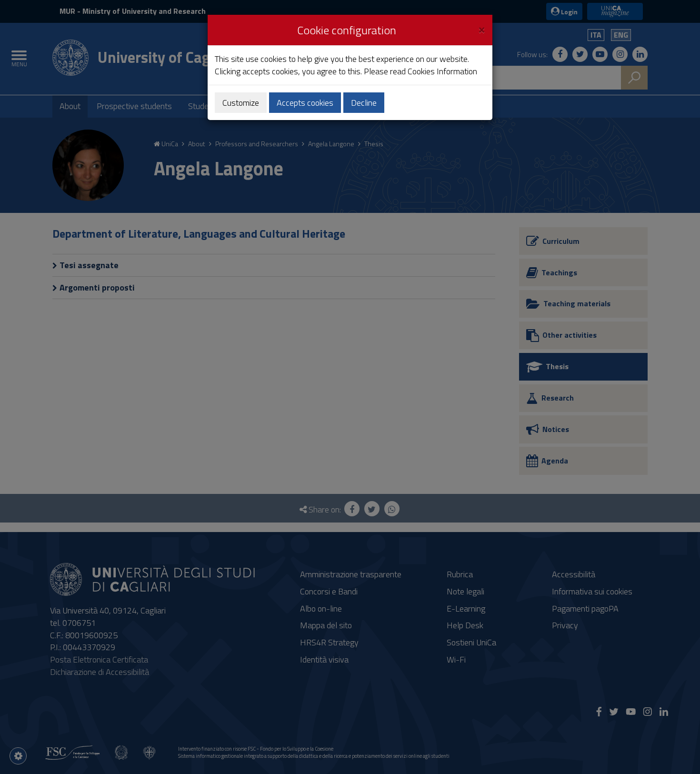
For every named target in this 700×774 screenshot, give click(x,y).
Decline (364, 102)
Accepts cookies (305, 102)
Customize (240, 102)
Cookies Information (442, 71)
